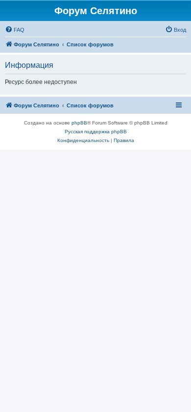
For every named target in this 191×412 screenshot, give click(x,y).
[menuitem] (14, 30)
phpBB (79, 122)
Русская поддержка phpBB (96, 131)
